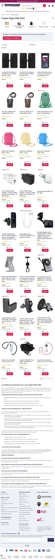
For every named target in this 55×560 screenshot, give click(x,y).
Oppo (8, 14)
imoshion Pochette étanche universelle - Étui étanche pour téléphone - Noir (44, 73)
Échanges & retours (36, 557)
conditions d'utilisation (31, 543)
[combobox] (34, 5)
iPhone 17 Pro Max (24, 502)
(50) (45, 325)
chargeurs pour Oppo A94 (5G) (8, 452)
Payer (2, 505)
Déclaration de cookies (24, 557)
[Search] (44, 5)
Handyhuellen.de (23, 526)
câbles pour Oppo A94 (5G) (25, 452)
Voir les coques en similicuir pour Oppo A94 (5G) (21, 420)
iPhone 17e (22, 504)
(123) (45, 282)
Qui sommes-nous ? (6, 519)
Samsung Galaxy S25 (24, 512)
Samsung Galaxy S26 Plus (26, 508)
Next (53, 18)
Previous (50, 18)
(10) (10, 116)
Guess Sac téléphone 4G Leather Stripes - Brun (26, 112)
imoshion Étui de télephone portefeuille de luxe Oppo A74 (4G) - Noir (27, 73)
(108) (10, 197)
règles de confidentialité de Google (19, 543)
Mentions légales (10, 557)
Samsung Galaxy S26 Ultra (26, 510)
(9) (45, 241)
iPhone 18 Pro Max (24, 496)
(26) (10, 365)
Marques (3, 509)
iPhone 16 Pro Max (24, 520)
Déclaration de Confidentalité (9, 511)
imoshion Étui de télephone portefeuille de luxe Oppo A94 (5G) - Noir (9, 73)
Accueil (3, 14)
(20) (10, 154)
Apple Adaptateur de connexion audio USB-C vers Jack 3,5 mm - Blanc (27, 235)
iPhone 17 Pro (22, 500)
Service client (4, 499)
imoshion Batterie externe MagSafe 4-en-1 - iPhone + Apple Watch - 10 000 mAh (44, 278)
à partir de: (6, 201)
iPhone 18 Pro (22, 494)
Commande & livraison (7, 503)
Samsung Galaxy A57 (24, 514)
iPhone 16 (21, 516)
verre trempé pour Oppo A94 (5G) (42, 450)
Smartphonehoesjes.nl (25, 528)
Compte (3, 501)
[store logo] (12, 5)
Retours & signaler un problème (9, 507)
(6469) (10, 77)
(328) (45, 365)
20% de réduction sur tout (23, 1)
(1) (45, 197)
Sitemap (41, 556)
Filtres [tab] (5, 44)
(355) (28, 325)
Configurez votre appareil (12, 38)
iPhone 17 (21, 498)
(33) (45, 77)
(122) (10, 324)
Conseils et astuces (6, 514)
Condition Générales (30, 557)
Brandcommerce (5, 524)
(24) (45, 115)
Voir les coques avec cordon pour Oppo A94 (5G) (23, 427)
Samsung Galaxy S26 (24, 506)
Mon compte (49, 6)
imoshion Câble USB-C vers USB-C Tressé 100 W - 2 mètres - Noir (27, 361)
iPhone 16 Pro (22, 518)
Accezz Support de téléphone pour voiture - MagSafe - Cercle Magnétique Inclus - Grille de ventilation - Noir (45, 321)
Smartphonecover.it (24, 530)
